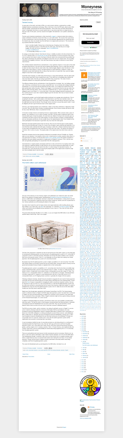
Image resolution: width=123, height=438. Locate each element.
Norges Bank (82, 306)
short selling (83, 227)
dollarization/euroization (93, 186)
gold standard (83, 187)
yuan (92, 300)
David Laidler (89, 253)
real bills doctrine (93, 262)
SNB (81, 206)
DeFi (91, 199)
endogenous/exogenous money (87, 275)
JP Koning (92, 407)
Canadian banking (94, 192)
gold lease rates (95, 246)
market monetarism (89, 206)
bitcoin (27, 156)
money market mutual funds (94, 232)
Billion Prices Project (96, 234)
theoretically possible (42, 55)
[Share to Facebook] (51, 154)
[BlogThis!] (48, 154)
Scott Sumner (90, 176)
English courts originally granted (52, 137)
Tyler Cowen (91, 209)
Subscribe (90, 42)
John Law (86, 304)
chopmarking (82, 259)
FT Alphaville (96, 253)
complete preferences (95, 307)
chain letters (94, 231)
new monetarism (97, 248)
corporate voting (84, 273)
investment (96, 276)
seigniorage (95, 180)
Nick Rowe (93, 158)
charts (99, 167)
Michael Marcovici (53, 248)
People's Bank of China (91, 268)
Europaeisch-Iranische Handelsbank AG (60, 197)
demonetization (84, 173)
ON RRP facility (96, 286)
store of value (92, 187)
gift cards (87, 246)
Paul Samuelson (88, 256)
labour (81, 294)
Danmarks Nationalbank (86, 235)
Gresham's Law (93, 171)
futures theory (85, 262)
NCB (97, 204)
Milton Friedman (89, 204)
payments (82, 167)
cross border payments (43, 350)
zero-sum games (86, 207)
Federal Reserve (86, 150)
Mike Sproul (98, 189)
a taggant (53, 36)
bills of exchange (95, 200)
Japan (81, 266)
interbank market (95, 293)
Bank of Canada (85, 163)
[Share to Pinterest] (52, 154)
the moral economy (85, 299)
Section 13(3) (96, 287)
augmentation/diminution (94, 258)
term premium (98, 297)
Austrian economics (91, 252)
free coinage (98, 260)
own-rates (84, 234)
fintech (82, 154)
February (85, 355)
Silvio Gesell (82, 237)
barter (88, 230)
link (83, 55)
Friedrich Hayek (96, 265)
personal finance (84, 199)
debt (89, 217)
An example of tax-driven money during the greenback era (93, 85)
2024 (82, 318)
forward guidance (90, 260)
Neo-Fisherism (88, 286)
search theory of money (94, 279)
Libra (86, 266)
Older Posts (71, 354)
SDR (98, 235)
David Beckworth (90, 211)
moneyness (83, 164)
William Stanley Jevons (93, 244)
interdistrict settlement (96, 224)
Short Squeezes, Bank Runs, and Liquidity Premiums (93, 116)
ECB (49, 350)
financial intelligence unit (85, 293)
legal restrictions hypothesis (92, 294)
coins (99, 154)
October (84, 335)
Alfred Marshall (95, 251)
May (84, 349)
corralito (97, 290)
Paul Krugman (91, 182)
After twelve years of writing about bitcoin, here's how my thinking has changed (94, 74)
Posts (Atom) (31, 356)
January (85, 357)
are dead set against (64, 206)
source (59, 248)
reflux (96, 218)
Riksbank (89, 213)
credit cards (91, 179)
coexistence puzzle (85, 307)
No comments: (40, 154)
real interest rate (92, 239)
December (85, 331)
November (85, 333)
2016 (82, 361)
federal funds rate (84, 224)
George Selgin (83, 185)
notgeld (97, 277)
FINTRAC (92, 303)
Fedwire (88, 180)
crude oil (82, 211)
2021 (82, 324)
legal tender (85, 194)
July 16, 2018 (42, 51)
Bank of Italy (96, 300)
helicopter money (96, 308)
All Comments (85, 141)
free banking (89, 203)
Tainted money (27, 22)
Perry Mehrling (83, 223)
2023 (82, 320)
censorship (83, 217)
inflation (96, 155)
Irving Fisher (96, 207)
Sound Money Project (92, 65)
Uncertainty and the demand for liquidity (91, 126)
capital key (82, 290)
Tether (91, 168)
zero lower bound (93, 161)
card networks (83, 231)
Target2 (66, 350)
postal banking (94, 296)
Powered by (86, 47)
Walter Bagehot (91, 289)
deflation (82, 203)
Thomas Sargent (83, 289)
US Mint (88, 237)
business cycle (95, 230)
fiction (90, 308)
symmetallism (90, 297)
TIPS (98, 223)
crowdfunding (92, 273)
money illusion (89, 248)
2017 (82, 359)
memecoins (82, 248)
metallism (99, 238)
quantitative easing (93, 183)
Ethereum (94, 166)
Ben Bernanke (83, 301)
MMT (88, 216)
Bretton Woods (93, 301)
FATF (90, 283)
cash (30, 156)
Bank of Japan (95, 220)
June (84, 347)
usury (85, 282)
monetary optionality (84, 296)
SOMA (99, 268)
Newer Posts (25, 354)
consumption (98, 272)
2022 (82, 322)
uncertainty (98, 206)
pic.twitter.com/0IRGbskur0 (32, 49)
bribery (97, 270)
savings (85, 263)
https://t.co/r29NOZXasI (52, 48)
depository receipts (83, 308)
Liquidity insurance (94, 221)
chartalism (82, 186)
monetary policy (84, 239)
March (84, 353)
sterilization (91, 249)
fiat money (91, 164)
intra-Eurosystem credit (95, 193)
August (84, 339)
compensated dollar (89, 272)
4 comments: (40, 348)
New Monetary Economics (95, 304)
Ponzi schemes (83, 193)
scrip (90, 263)
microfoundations (83, 277)
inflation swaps (86, 276)
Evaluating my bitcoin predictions (93, 106)
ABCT (89, 282)
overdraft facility (95, 225)
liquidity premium (85, 157)
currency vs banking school (93, 292)
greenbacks (98, 275)
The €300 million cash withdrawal (34, 163)
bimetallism (98, 216)
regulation (91, 174)
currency (33, 156)
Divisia (93, 282)
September (85, 337)
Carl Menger (88, 228)
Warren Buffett (96, 242)
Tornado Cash (86, 190)
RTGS (94, 235)
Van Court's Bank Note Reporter (89, 269)
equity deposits (92, 245)
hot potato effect (95, 217)
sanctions (63, 350)
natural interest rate (85, 225)
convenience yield (94, 210)
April (84, 351)
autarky (97, 289)
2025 (82, 316)
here (28, 282)
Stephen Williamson (94, 185)
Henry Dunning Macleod (92, 255)
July (84, 341)
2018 (82, 330)
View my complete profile (85, 418)
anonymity (82, 160)
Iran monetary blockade (55, 350)
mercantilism (82, 310)
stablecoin (91, 154)
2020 (82, 326)
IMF (86, 241)
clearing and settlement (94, 160)
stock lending (91, 280)
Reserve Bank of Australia (85, 287)
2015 (82, 363)
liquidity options (91, 214)
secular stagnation (83, 280)
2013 (82, 367)
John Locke (88, 284)
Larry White (82, 209)
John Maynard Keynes (87, 189)
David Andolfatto (94, 194)
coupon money (83, 292)
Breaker (98, 65)
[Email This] (46, 154)
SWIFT (92, 216)
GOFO (94, 283)
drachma (89, 259)
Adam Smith (92, 227)
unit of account (87, 155)
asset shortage (91, 270)
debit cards (96, 201)
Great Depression (84, 221)
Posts (83, 138)
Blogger (64, 427)
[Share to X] (49, 154)
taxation (87, 220)
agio (100, 306)
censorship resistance (33, 350)
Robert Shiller (92, 223)
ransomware (84, 249)
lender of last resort (93, 197)
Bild (42, 206)
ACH (89, 234)
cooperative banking (90, 290)
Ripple (87, 200)
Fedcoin (99, 187)
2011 (82, 371)
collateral (84, 210)
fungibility (37, 156)
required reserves (83, 279)
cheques (81, 272)
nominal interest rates (89, 170)
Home (48, 354)
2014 (82, 365)
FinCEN (95, 228)
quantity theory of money (86, 218)
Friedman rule (83, 255)
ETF (98, 211)
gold (84, 161)
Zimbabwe (98, 209)
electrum (99, 273)
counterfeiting (83, 232)
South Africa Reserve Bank (92, 306)
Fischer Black (88, 265)
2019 (82, 328)
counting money (83, 245)
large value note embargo (90, 238)
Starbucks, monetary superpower (92, 96)
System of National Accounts (95, 241)
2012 (82, 369)
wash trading (94, 299)
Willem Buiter (83, 244)
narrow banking (92, 277)
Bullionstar (88, 66)
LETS (94, 284)
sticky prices (83, 182)
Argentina (82, 252)
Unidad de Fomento (86, 242)
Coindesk (82, 66)
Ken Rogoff (82, 213)
